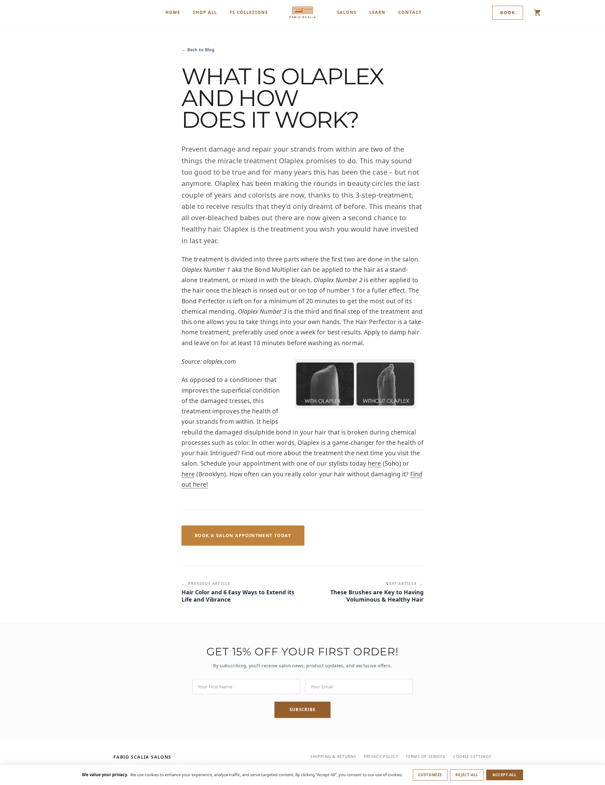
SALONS (347, 12)
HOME (172, 12)
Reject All (466, 774)
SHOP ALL (205, 12)
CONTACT (410, 12)
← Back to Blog (198, 50)
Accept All (505, 774)
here (374, 463)
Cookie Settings (472, 756)
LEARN (377, 12)
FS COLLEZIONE (249, 12)
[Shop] (537, 13)
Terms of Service (426, 756)
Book (507, 12)
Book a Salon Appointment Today (243, 535)
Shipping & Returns (333, 756)
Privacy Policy (381, 756)
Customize (430, 774)
